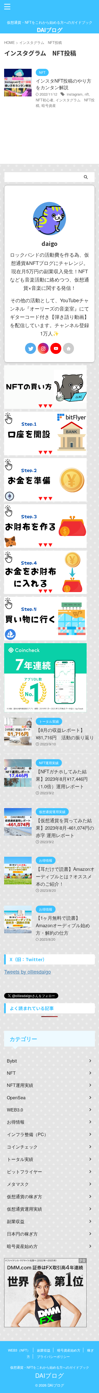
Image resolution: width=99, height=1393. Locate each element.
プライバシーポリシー (53, 1356)
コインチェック (22, 1147)
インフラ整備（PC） (27, 1134)
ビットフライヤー (24, 1171)
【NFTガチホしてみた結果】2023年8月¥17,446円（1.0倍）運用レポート (62, 779)
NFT (11, 1073)
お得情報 (15, 1122)
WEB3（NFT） (19, 1350)
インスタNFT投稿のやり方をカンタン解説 (63, 84)
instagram (74, 94)
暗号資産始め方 (22, 1246)
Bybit (12, 1061)
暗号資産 (49, 105)
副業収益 (15, 1221)
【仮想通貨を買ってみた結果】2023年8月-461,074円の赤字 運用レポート (65, 828)
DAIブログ (49, 30)
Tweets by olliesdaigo (27, 971)
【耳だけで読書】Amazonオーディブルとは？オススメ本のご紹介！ (65, 876)
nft (87, 94)
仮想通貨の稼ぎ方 (24, 1196)
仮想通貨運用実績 (24, 1209)
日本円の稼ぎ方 (22, 1234)
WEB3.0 (15, 1109)
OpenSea (16, 1097)
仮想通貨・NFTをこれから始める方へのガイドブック (49, 1367)
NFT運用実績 (20, 1085)
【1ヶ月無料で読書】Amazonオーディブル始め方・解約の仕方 (63, 925)
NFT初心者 (44, 99)
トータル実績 (20, 1159)
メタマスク (18, 1184)
